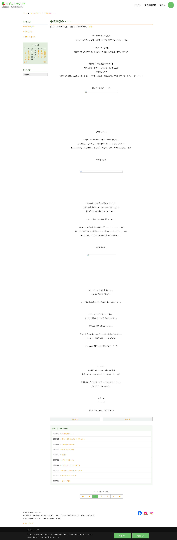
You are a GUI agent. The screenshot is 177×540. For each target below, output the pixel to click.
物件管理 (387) (29, 26)
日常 (90, 27)
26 (42, 57)
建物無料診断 (150, 5)
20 (45, 55)
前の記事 (75, 419)
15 (29, 55)
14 (25, 55)
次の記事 (127, 419)
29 (29, 59)
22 (29, 57)
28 (25, 59)
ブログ (162, 5)
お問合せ (137, 5)
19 (42, 55)
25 (38, 57)
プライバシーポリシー (74, 534)
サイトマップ (28, 523)
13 (45, 53)
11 (38, 53)
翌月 (45, 62)
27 (45, 57)
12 (42, 53)
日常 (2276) (28, 32)
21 (25, 57)
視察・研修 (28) (29, 37)
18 (38, 55)
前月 (25, 62)
